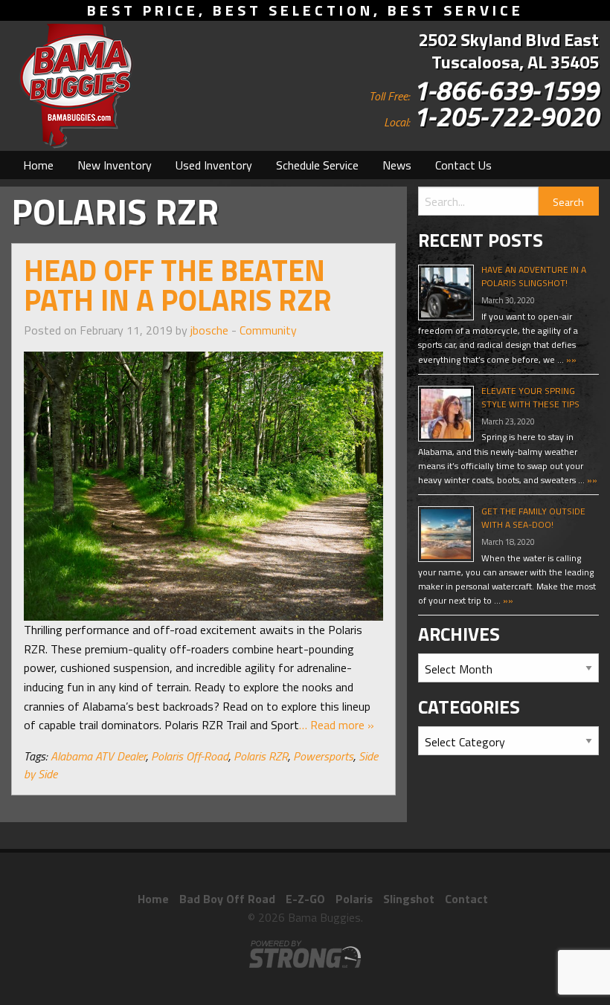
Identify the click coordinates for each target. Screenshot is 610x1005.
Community (268, 330)
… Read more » (336, 725)
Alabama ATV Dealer (98, 756)
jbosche (209, 330)
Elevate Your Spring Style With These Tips (530, 397)
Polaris (354, 899)
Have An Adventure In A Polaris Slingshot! (533, 276)
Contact (466, 899)
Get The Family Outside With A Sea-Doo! (533, 517)
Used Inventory (214, 165)
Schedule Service (317, 165)
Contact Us (463, 165)
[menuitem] (38, 165)
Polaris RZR (261, 756)
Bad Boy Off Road (227, 899)
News (396, 165)
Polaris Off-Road (189, 756)
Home (38, 165)
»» (570, 359)
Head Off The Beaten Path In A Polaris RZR (178, 285)
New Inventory (114, 165)
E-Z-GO (305, 899)
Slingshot (408, 899)
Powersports (323, 756)
